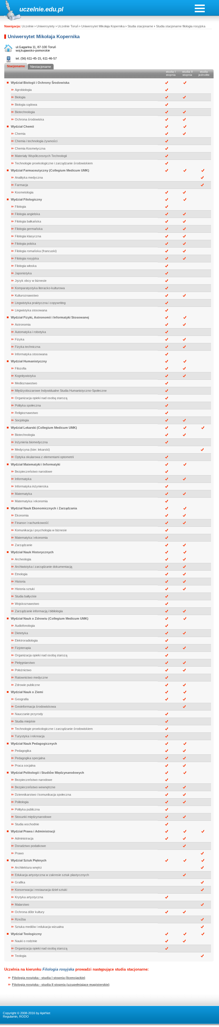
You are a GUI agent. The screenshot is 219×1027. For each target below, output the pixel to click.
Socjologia (22, 420)
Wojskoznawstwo (27, 603)
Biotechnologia (25, 112)
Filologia (20, 206)
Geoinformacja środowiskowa (35, 706)
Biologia (20, 97)
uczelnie (31, 9)
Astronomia (23, 324)
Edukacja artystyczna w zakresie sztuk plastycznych (52, 875)
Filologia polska (25, 243)
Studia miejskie (25, 721)
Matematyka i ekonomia (31, 501)
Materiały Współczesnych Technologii (41, 156)
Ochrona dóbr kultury (29, 912)
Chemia (20, 133)
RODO (24, 1016)
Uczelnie (28, 26)
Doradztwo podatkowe (30, 846)
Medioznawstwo (26, 383)
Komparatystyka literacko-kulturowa (40, 288)
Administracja (24, 838)
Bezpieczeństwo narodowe (33, 471)
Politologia (22, 802)
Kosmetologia (24, 192)
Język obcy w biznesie (30, 280)
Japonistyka (23, 273)
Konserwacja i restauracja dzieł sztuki (41, 889)
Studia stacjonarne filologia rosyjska (180, 26)
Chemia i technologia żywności (36, 141)
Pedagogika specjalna (30, 758)
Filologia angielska (27, 214)
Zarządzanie (23, 545)
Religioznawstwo (26, 413)
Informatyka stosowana (31, 354)
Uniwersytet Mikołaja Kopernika (103, 26)
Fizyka (19, 339)
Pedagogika (23, 750)
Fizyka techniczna (27, 346)
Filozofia (20, 368)
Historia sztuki (25, 589)
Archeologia (23, 559)
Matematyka (23, 493)
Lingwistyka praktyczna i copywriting (40, 303)
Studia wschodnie (27, 824)
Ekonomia (22, 515)
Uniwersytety (45, 26)
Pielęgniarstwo (25, 662)
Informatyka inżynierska (31, 486)
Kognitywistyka (25, 375)
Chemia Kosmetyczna (30, 148)
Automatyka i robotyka (30, 332)
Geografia (22, 699)
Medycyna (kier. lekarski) (32, 449)
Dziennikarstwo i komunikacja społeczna (43, 794)
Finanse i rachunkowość (32, 522)
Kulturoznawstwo (26, 295)
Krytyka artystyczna (29, 897)
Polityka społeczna (28, 405)
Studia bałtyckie (25, 596)
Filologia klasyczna (28, 236)
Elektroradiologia (26, 640)
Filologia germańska (28, 228)
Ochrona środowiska (29, 119)
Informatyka (23, 479)
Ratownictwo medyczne (31, 677)
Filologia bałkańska (28, 221)
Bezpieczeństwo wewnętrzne (35, 787)
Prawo (19, 853)
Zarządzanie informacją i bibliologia (39, 611)
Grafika (20, 882)
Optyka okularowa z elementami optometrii (44, 457)
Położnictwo (23, 670)
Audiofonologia (25, 625)
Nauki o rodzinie (26, 941)
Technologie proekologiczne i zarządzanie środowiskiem (54, 163)
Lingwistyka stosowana (31, 310)
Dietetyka (21, 633)
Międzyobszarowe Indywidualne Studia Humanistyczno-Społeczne (61, 390)
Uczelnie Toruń (68, 26)
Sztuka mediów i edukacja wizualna (39, 926)
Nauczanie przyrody (29, 714)
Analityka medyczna (29, 177)
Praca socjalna (25, 765)
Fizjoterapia (23, 648)
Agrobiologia (23, 89)
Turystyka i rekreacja (29, 736)
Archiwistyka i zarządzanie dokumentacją (43, 566)
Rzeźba (20, 919)
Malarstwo (22, 904)
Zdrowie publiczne (27, 685)
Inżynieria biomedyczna (31, 442)
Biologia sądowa (26, 104)
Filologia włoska (25, 266)
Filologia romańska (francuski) (36, 251)
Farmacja (21, 185)
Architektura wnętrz (28, 867)
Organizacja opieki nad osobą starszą (41, 398)
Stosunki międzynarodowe (33, 816)
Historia (20, 581)
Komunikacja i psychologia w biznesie (41, 530)
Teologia (20, 955)
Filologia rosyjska (27, 258)
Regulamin (10, 1016)
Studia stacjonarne (140, 26)
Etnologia (21, 574)
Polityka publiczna (27, 809)
